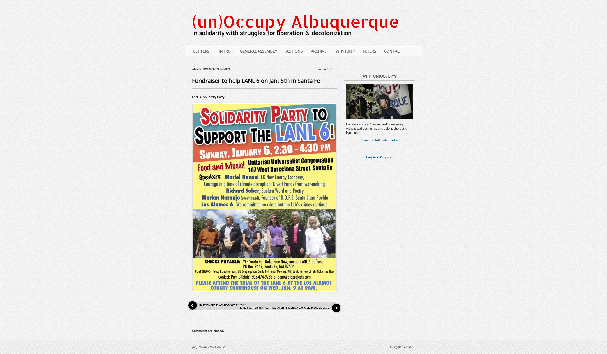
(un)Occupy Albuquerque (296, 21)
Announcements (205, 69)
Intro (223, 52)
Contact (393, 51)
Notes (225, 69)
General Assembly (256, 52)
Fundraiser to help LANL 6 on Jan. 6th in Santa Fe (256, 80)
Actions (294, 51)
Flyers (369, 51)
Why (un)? (345, 51)
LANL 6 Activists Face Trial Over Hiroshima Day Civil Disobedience (284, 308)
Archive (316, 52)
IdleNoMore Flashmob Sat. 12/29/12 (222, 305)
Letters (199, 52)
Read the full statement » (379, 140)
